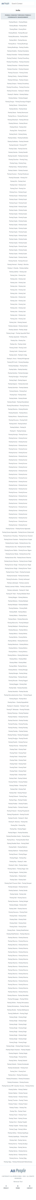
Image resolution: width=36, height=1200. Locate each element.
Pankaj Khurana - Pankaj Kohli (18, 420)
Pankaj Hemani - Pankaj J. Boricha (18, 264)
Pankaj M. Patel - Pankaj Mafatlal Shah (18, 593)
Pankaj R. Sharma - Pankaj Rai (18, 821)
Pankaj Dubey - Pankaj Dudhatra (18, 138)
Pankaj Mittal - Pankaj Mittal (18, 662)
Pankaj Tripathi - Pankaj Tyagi (18, 1125)
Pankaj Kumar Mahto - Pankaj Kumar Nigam (18, 550)
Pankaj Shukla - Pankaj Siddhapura (18, 1010)
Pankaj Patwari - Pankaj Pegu (18, 796)
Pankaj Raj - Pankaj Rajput (18, 829)
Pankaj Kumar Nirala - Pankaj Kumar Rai (18, 554)
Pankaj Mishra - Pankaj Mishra (18, 648)
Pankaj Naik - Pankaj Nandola (18, 688)
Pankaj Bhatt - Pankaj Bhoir (18, 29)
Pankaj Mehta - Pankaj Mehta (18, 637)
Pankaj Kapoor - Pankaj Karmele (18, 384)
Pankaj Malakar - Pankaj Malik (18, 608)
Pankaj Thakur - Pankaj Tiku (18, 1107)
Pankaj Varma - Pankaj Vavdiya (18, 1143)
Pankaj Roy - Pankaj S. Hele (18, 861)
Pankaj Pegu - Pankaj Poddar (18, 800)
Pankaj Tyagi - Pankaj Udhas (18, 1129)
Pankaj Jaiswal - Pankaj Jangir (18, 329)
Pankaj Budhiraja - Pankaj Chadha (18, 47)
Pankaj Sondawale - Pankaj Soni (18, 1067)
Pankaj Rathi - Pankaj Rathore (18, 847)
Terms (18, 1188)
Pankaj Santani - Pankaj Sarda (18, 890)
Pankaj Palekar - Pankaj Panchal (18, 717)
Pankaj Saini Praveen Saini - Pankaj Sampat (18, 883)
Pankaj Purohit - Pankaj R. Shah (18, 818)
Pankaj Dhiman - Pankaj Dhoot (18, 123)
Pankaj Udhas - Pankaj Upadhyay (18, 1133)
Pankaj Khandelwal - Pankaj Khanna (18, 405)
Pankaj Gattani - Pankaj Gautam (18, 170)
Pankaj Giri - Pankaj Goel (18, 181)
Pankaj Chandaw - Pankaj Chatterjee (18, 54)
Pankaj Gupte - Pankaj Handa (18, 257)
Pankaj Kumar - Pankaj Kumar (18, 438)
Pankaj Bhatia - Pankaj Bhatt (18, 25)
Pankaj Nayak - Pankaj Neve (18, 698)
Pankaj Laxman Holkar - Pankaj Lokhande (18, 586)
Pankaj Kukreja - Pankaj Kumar (18, 434)
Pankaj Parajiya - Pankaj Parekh (18, 738)
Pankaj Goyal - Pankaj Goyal (18, 195)
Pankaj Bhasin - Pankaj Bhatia (18, 22)
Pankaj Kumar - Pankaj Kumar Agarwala (18, 528)
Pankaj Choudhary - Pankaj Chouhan (18, 87)
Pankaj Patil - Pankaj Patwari (18, 792)
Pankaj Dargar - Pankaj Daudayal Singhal (18, 101)
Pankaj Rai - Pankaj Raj (18, 825)
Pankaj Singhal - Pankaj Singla (18, 1053)
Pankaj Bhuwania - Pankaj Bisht (18, 36)
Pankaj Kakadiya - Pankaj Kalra (18, 366)
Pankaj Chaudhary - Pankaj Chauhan (18, 62)
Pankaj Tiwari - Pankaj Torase (18, 1118)
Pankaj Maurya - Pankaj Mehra (18, 630)
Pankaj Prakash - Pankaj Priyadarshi (18, 811)
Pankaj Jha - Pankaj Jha (18, 340)
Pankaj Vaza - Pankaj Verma (18, 1147)
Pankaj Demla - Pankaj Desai (18, 109)
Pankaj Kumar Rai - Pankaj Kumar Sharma (18, 557)
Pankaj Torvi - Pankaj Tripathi (18, 1122)
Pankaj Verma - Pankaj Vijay (18, 1158)
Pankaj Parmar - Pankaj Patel (18, 745)
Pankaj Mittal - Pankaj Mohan (18, 666)
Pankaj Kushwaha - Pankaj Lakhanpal (18, 579)
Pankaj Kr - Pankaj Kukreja (18, 431)
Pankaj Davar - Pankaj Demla (18, 105)
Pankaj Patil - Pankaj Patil (18, 789)
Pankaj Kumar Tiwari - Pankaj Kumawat (18, 572)
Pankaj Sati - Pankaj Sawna (18, 897)
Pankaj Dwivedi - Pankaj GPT (18, 145)
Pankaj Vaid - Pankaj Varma (18, 1140)
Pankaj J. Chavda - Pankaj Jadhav (18, 268)
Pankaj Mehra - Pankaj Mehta (18, 633)
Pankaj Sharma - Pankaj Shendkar (18, 995)
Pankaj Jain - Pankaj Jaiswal (18, 322)
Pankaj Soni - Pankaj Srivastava (18, 1075)
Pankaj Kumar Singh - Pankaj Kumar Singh (18, 565)
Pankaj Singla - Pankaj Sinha (18, 1057)
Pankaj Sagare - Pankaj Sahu (18, 872)
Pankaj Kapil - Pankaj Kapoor (18, 380)
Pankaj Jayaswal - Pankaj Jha (18, 337)
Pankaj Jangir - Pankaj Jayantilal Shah (18, 333)
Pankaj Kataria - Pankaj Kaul (18, 391)
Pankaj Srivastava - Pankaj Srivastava (18, 1078)
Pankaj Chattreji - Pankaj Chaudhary (18, 58)
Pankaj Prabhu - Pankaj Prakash (18, 807)
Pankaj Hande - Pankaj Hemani (18, 261)
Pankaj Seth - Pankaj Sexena (18, 908)
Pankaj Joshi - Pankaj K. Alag (18, 355)
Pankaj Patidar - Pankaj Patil (18, 785)
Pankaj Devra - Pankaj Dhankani (18, 116)
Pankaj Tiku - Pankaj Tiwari (18, 1111)
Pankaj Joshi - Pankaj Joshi (18, 351)
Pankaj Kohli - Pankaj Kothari (18, 423)
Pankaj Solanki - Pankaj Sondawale (18, 1064)
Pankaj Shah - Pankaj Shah (18, 916)
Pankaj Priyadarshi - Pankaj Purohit (18, 814)
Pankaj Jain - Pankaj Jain (18, 275)
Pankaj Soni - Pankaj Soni (18, 1071)
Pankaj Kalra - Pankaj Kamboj (18, 369)
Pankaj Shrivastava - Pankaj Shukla (18, 1006)
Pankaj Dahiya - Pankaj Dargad (18, 98)
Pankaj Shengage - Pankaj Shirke (18, 999)
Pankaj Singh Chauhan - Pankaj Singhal (18, 1049)
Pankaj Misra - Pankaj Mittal (18, 659)
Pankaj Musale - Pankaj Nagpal (18, 680)
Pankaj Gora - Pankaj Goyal (18, 192)
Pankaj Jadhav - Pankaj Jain (18, 271)
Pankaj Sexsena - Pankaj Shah (18, 912)
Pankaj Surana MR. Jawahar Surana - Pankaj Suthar (18, 1086)
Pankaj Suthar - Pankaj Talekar (18, 1089)
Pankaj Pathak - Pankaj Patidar (18, 782)
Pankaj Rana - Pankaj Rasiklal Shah (18, 840)
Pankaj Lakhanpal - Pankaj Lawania (18, 583)
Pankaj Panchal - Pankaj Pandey (18, 720)
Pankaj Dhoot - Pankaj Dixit (18, 127)
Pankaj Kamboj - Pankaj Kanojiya (18, 373)
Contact (29, 1188)
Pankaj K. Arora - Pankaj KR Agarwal (18, 358)
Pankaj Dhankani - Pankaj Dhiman (18, 119)
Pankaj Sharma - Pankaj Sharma (18, 937)
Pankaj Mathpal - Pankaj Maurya (18, 626)
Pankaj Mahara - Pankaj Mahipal (18, 601)
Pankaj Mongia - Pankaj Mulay (18, 673)
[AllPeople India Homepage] (5, 3)
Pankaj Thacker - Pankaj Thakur (18, 1100)
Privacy (6, 1188)
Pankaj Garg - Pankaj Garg (18, 163)
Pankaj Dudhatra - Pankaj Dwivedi (18, 141)
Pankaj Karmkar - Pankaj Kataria (18, 387)
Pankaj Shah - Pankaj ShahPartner (18, 930)
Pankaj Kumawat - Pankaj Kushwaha (18, 575)
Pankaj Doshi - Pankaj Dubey (18, 134)
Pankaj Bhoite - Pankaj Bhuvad (18, 33)
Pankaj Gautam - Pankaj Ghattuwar (18, 174)
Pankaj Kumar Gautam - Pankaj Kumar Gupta (18, 539)
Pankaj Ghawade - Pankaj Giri (18, 177)
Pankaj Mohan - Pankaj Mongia (18, 669)
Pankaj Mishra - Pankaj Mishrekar (18, 655)
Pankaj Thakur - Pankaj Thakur (18, 1104)
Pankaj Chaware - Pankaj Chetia (18, 72)
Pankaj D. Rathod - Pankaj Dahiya (18, 94)
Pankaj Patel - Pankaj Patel (18, 749)
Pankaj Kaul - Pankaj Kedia (18, 394)
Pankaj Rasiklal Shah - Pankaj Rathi (18, 843)
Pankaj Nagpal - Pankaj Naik (18, 684)
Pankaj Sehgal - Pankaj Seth (18, 905)
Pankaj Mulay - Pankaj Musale (18, 677)
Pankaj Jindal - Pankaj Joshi (18, 347)
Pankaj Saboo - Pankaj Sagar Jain (18, 868)
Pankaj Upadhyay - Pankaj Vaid (18, 1136)
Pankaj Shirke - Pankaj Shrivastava (18, 1002)
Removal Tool (18, 1181)
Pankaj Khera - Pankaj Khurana (18, 416)
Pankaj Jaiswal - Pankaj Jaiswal (18, 326)
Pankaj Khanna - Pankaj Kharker (18, 409)
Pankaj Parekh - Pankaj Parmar (18, 742)
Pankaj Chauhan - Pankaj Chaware (18, 69)
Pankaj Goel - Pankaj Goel (18, 185)
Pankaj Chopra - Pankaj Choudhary (18, 83)
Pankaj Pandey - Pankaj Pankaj (18, 731)
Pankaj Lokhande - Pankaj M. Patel (18, 590)
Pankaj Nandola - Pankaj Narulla (18, 691)
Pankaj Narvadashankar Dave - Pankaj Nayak (18, 695)
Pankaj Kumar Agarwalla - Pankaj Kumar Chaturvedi (18, 532)
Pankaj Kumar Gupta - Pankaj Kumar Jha (18, 543)
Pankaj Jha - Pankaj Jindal (18, 344)
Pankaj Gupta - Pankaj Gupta (18, 210)
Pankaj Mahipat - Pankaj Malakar (18, 604)
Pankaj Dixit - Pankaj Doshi (18, 130)
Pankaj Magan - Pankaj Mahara (18, 597)
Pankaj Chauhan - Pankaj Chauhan (18, 65)
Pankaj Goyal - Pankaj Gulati (18, 203)
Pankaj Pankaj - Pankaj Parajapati (18, 735)
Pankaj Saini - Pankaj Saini (18, 879)
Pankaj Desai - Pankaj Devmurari (18, 112)
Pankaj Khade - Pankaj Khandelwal (18, 402)
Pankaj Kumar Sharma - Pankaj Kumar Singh (18, 561)
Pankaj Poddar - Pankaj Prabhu (18, 803)
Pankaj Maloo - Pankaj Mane (18, 615)
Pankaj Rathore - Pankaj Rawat (18, 850)
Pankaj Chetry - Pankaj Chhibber (18, 76)
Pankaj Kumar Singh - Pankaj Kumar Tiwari (18, 568)
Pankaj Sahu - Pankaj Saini (18, 876)
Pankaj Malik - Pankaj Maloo (18, 612)
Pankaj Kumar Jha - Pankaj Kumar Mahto (18, 546)
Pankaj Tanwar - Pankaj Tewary (18, 1096)
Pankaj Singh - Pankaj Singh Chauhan (18, 1046)
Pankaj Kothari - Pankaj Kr (18, 427)
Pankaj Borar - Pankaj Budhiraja (18, 43)
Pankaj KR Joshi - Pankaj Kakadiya (18, 362)
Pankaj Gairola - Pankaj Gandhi (18, 152)
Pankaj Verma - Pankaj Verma (18, 1151)
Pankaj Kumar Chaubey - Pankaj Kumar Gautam (18, 536)
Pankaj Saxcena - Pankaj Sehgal (18, 901)
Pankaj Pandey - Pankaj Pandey (18, 724)
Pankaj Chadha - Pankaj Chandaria (18, 51)
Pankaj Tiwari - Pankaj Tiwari (18, 1115)
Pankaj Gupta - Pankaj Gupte (18, 253)
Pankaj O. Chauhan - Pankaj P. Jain (18, 706)
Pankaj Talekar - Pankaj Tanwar (18, 1093)
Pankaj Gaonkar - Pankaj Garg (18, 159)
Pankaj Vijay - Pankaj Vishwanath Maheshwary (18, 1162)
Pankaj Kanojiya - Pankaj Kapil (18, 376)
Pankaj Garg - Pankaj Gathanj (18, 166)
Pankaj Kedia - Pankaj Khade (18, 398)
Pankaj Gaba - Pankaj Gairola (18, 148)
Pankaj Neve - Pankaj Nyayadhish (18, 702)
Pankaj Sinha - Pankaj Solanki (18, 1060)
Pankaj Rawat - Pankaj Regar (18, 854)
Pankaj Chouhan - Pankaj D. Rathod (18, 91)
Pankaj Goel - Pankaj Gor (18, 188)
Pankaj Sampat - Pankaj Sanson (18, 887)
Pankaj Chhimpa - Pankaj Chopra (18, 80)
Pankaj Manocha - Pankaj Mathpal (18, 622)
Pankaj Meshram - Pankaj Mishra (18, 644)
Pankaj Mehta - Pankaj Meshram (18, 641)
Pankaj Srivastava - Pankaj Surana (18, 1082)
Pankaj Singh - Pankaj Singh (18, 1017)
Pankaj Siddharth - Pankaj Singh (18, 1013)
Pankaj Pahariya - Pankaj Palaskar (18, 713)
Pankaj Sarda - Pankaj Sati (18, 894)
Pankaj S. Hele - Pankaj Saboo (18, 865)
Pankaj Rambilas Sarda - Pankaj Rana (18, 836)
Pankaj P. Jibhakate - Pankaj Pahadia (18, 709)
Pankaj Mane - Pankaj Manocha (18, 619)
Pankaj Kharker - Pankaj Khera (18, 413)
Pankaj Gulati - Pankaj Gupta (18, 206)
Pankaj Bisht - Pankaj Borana (18, 40)
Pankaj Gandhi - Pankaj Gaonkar (18, 156)
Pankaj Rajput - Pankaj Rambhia (18, 832)
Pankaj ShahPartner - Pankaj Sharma (18, 934)
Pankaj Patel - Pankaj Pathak (18, 778)
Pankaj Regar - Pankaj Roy (18, 858)
